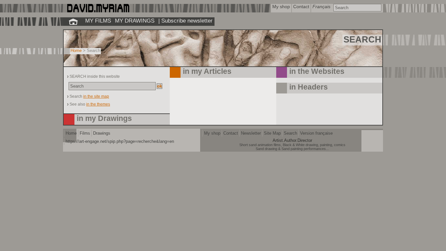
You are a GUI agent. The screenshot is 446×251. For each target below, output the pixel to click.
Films (85, 133)
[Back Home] (73, 21)
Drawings (101, 133)
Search (290, 133)
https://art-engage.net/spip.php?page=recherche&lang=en (120, 141)
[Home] (98, 10)
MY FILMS (98, 20)
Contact (230, 133)
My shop (212, 133)
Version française (316, 133)
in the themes (98, 104)
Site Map (272, 133)
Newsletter (251, 133)
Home (76, 50)
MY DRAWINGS (134, 20)
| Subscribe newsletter (185, 20)
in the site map (96, 96)
